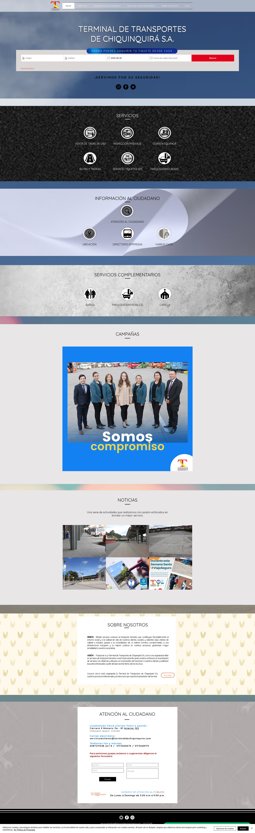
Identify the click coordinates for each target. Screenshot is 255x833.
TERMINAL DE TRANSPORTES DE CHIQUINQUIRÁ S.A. (132, 33)
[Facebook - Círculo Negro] (125, 87)
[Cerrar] (251, 828)
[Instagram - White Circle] (132, 817)
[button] (89, 234)
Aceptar (243, 828)
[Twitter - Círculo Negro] (133, 87)
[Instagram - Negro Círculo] (118, 87)
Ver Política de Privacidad (24, 829)
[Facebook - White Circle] (127, 817)
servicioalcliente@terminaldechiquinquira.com (120, 738)
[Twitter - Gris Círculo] (121, 817)
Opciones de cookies (225, 828)
